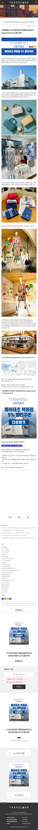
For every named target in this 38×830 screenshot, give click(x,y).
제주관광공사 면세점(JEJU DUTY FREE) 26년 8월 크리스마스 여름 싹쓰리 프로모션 (19, 538)
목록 (28, 517)
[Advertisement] (19, 491)
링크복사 (32, 603)
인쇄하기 (20, 795)
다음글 (19, 517)
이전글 (10, 517)
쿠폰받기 (19, 610)
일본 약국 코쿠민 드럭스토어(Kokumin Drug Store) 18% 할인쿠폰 (18, 528)
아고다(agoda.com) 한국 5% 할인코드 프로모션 (14, 535)
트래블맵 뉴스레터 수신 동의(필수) (14, 679)
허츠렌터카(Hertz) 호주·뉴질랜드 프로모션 (13, 530)
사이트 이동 (20, 753)
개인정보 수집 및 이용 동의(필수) (14, 682)
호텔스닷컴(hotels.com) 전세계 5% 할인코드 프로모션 (16, 533)
